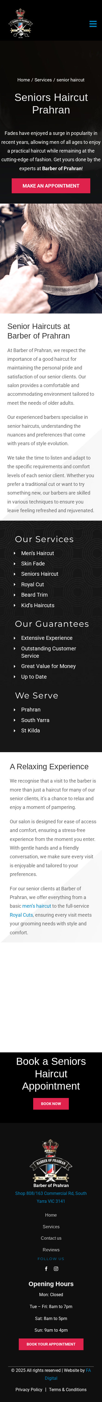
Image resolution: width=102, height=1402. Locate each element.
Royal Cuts (21, 915)
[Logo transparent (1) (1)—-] (20, 10)
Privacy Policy (29, 1389)
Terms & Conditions (67, 1389)
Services (51, 1226)
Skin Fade (33, 563)
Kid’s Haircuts (37, 605)
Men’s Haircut (37, 553)
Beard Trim (34, 594)
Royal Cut (32, 584)
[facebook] (46, 1269)
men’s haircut (36, 906)
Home (51, 1215)
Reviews (51, 1250)
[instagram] (56, 1269)
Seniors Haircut (39, 574)
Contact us (51, 1238)
